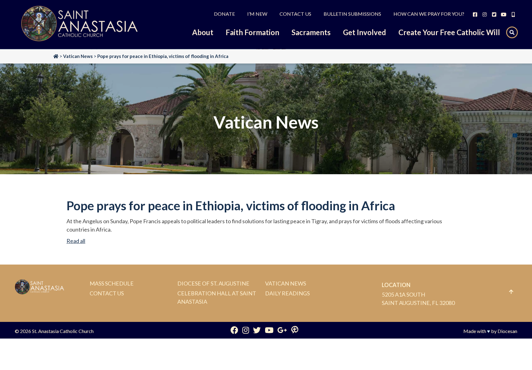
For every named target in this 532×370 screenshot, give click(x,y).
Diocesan (507, 331)
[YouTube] (269, 330)
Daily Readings (287, 293)
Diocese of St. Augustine (213, 283)
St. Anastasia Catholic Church (63, 331)
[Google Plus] (282, 330)
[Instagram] (245, 330)
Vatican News (285, 283)
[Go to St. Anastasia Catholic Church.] (55, 56)
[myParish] (295, 330)
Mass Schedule (112, 283)
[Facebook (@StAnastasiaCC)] (234, 330)
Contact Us (107, 293)
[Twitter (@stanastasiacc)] (257, 330)
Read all (75, 240)
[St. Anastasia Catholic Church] (79, 24)
